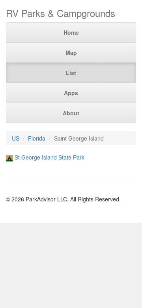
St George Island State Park (49, 157)
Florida (36, 138)
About (71, 113)
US (15, 138)
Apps (71, 93)
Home (71, 32)
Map (71, 52)
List (71, 73)
